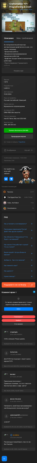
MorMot (12, 374)
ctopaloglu (13, 332)
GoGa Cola (13, 352)
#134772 (19, 401)
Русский (7, 100)
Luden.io (7, 88)
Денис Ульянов (15, 399)
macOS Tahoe (8, 118)
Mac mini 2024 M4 (20, 118)
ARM (5, 124)
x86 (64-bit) (12, 124)
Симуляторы (13, 9)
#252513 (19, 334)
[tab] (9, 38)
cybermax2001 (15, 415)
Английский (14, 100)
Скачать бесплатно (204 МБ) (18, 130)
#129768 (19, 437)
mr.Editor (16, 435)
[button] (4, 22)
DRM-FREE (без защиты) (12, 112)
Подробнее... (22, 142)
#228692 (18, 354)
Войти (18, 309)
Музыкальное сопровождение (14, 106)
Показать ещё (18, 71)
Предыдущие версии (18, 136)
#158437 (19, 417)
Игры (30, 9)
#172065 (19, 377)
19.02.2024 (7, 94)
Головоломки (23, 9)
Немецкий (22, 100)
